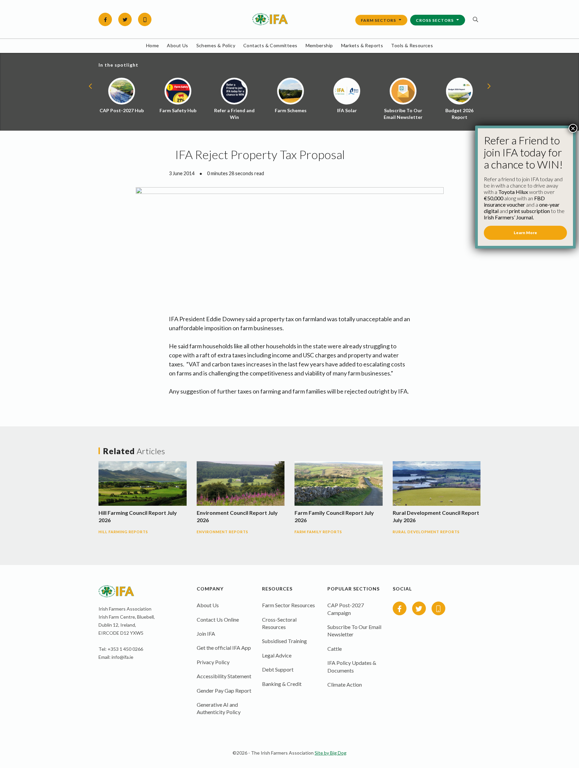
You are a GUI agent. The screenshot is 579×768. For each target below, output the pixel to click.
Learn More (525, 232)
